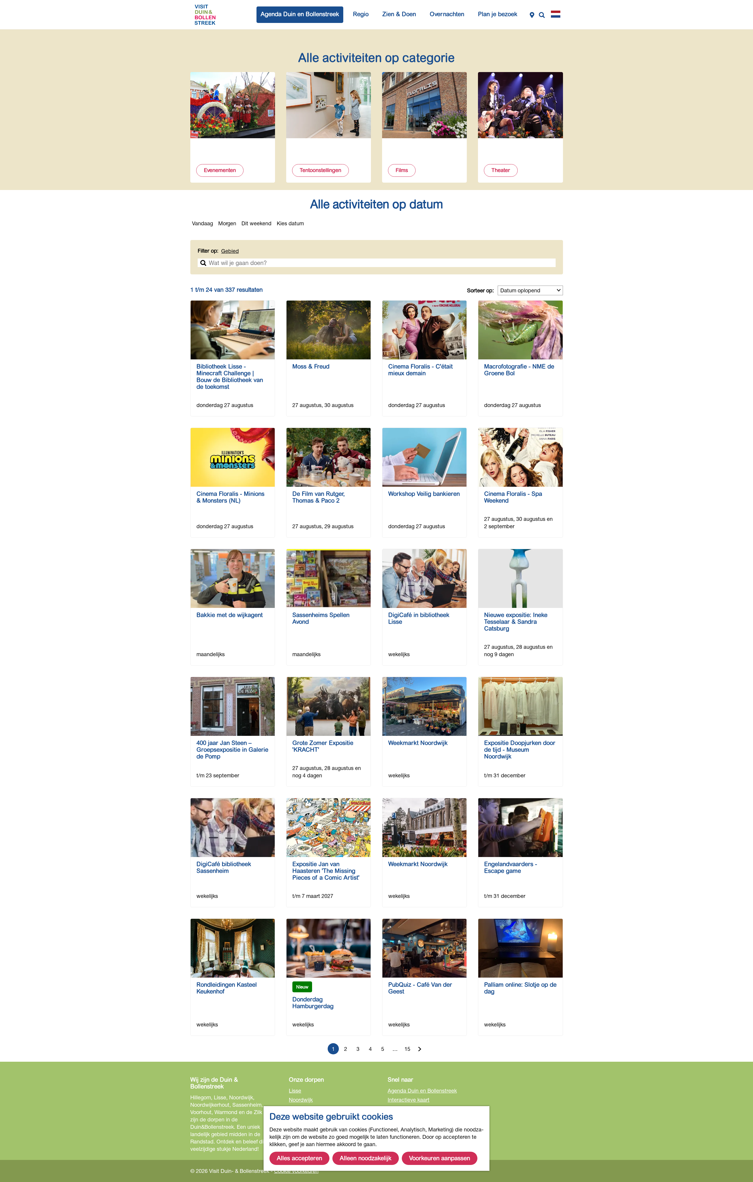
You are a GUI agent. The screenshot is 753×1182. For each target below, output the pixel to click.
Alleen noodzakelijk (366, 1158)
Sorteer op (480, 290)
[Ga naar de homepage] (205, 14)
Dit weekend (256, 223)
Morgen (227, 223)
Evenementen (220, 170)
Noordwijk (301, 1099)
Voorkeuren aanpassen (439, 1158)
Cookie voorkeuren (296, 1171)
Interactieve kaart (408, 1099)
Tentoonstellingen (320, 170)
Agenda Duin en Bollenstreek (422, 1090)
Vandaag (202, 223)
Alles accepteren (299, 1158)
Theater (501, 170)
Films (402, 170)
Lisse (295, 1090)
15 (408, 1050)
